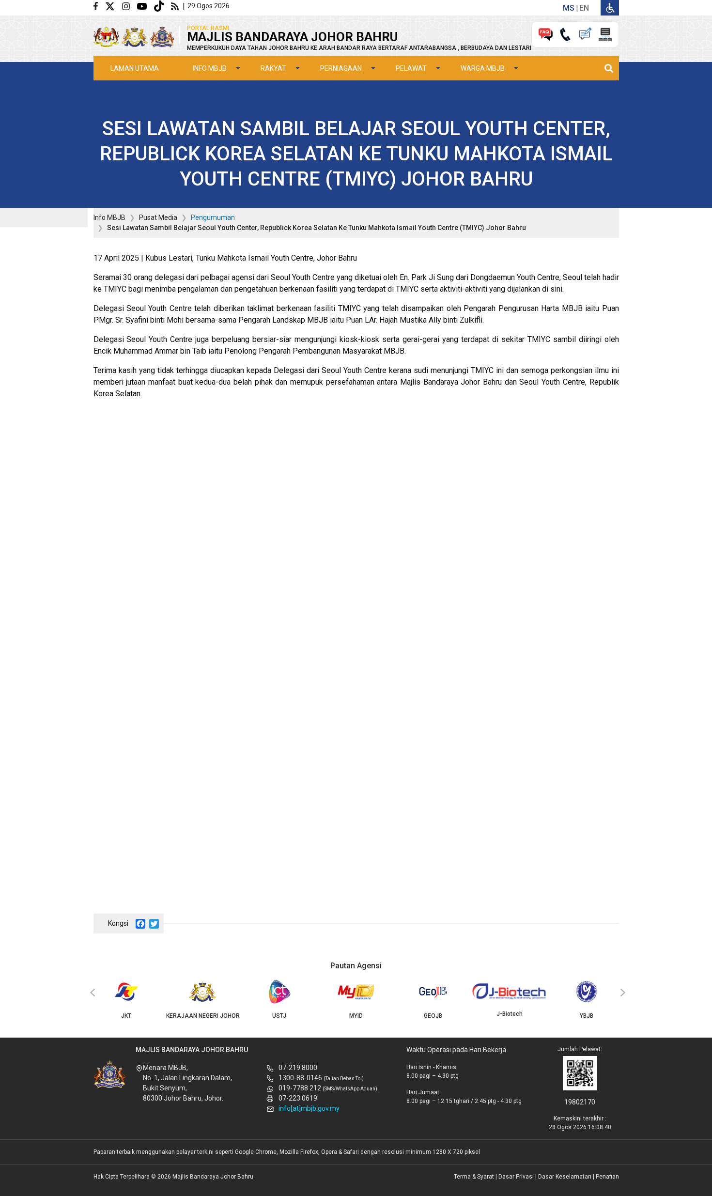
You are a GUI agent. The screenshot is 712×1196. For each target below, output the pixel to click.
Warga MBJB (483, 68)
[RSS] (177, 5)
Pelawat (411, 68)
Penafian (607, 1176)
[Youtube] (145, 5)
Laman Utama (134, 68)
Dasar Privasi (516, 1176)
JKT (126, 1015)
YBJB (586, 1015)
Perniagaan (341, 68)
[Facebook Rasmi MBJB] (99, 5)
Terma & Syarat (474, 1176)
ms (568, 8)
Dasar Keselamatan (564, 1176)
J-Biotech (509, 1013)
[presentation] (91, 993)
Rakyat (273, 68)
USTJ (279, 1015)
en (584, 8)
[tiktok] (162, 5)
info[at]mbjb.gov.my (309, 1108)
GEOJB (433, 1015)
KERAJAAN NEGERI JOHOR (203, 1015)
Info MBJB (210, 68)
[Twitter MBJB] (113, 5)
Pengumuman (213, 217)
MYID (356, 1015)
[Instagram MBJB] (129, 5)
